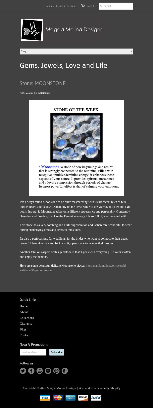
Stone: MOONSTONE (43, 83)
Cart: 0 (90, 6)
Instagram (48, 371)
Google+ (65, 371)
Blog (23, 329)
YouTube (39, 371)
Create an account (66, 6)
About (24, 312)
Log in (49, 6)
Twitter (23, 371)
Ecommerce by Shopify (105, 388)
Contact (24, 335)
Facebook (31, 371)
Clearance (26, 323)
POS (81, 388)
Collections (27, 318)
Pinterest (56, 371)
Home (23, 306)
